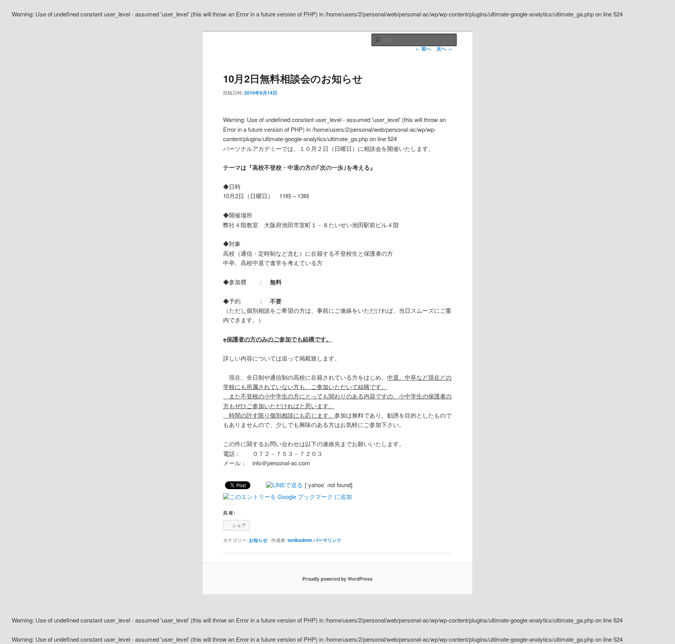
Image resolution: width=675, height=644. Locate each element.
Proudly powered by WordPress (337, 578)
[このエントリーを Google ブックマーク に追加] (287, 496)
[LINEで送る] (284, 485)
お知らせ (258, 540)
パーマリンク (327, 540)
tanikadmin (300, 540)
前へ (423, 48)
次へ (444, 48)
